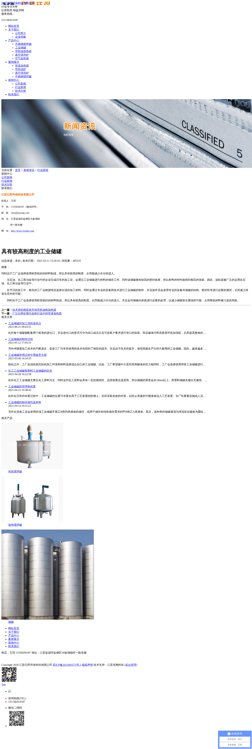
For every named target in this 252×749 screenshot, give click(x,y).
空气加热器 (22, 58)
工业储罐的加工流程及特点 (24, 323)
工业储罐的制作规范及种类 (24, 402)
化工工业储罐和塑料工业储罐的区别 (30, 370)
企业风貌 (20, 36)
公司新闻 (20, 83)
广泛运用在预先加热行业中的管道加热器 (37, 313)
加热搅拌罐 (15, 524)
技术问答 (20, 90)
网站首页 (13, 26)
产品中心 (13, 40)
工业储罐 (20, 47)
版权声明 (87, 664)
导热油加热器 (23, 51)
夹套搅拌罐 (15, 471)
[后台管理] (130, 664)
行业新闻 (20, 87)
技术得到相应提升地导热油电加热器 (34, 309)
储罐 (11, 621)
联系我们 (13, 94)
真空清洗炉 (22, 54)
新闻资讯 (28, 170)
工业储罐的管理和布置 (22, 386)
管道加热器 (22, 65)
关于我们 (13, 29)
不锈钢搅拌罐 (23, 44)
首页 (18, 170)
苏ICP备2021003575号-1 (67, 664)
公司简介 (20, 33)
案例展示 (13, 62)
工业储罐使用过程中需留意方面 (27, 354)
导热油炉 (20, 69)
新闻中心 (13, 80)
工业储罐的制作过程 (20, 339)
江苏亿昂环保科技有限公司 (17, 3)
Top (3, 684)
